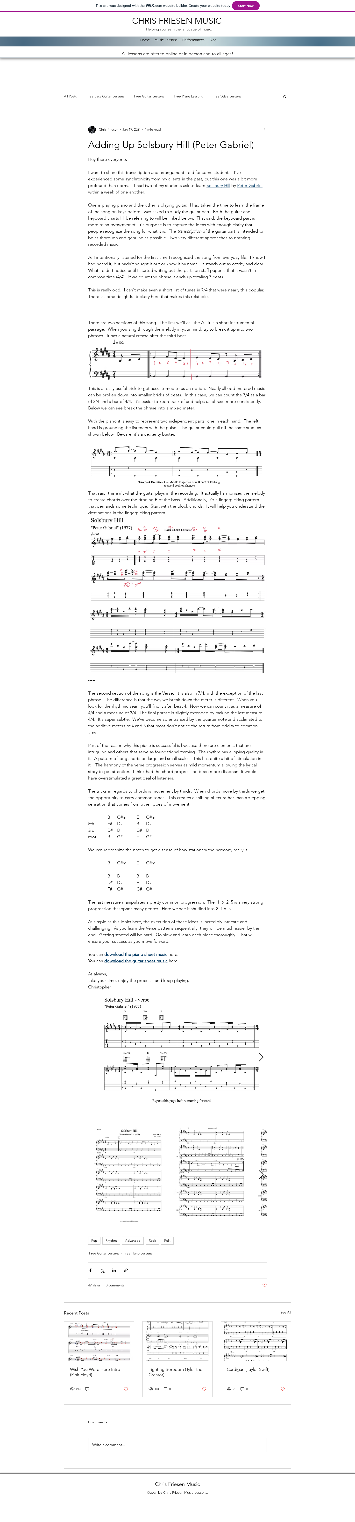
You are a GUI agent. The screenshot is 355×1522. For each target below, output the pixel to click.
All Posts (70, 96)
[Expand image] (177, 1057)
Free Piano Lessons (188, 96)
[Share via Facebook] (90, 1270)
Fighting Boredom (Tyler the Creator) (175, 1372)
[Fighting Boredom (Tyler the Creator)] (178, 1341)
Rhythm (111, 1240)
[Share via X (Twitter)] (102, 1270)
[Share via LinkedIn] (114, 1270)
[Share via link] (126, 1270)
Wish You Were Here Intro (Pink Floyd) (95, 1372)
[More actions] (264, 130)
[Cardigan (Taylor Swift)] (256, 1341)
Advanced (133, 1240)
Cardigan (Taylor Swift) (248, 1369)
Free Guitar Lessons (149, 96)
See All (285, 1312)
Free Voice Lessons (227, 96)
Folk (167, 1240)
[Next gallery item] (261, 1057)
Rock (152, 1240)
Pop (94, 1240)
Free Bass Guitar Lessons (105, 96)
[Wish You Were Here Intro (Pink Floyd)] (99, 1341)
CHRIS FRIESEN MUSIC (178, 20)
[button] (285, 96)
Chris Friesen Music (177, 1484)
